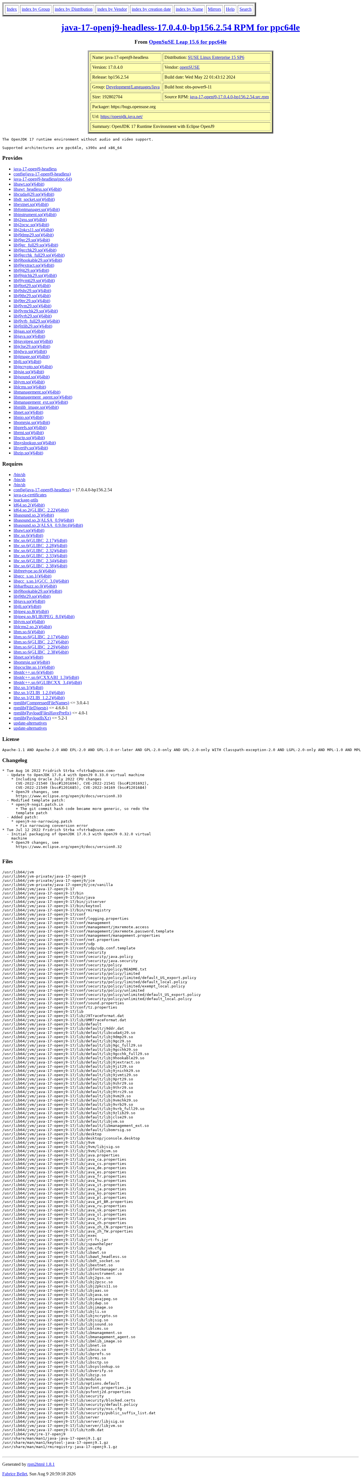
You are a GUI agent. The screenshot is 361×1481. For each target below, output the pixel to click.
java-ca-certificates (30, 494)
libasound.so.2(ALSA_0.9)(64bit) (44, 520)
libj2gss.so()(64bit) (30, 219)
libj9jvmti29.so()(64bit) (34, 280)
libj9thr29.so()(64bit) (32, 295)
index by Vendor (112, 9)
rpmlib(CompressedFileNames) (41, 702)
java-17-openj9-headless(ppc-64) (43, 179)
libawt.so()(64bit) (29, 184)
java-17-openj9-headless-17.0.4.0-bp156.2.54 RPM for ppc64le (180, 27)
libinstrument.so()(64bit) (35, 214)
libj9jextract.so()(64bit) (34, 265)
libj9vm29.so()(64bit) (32, 305)
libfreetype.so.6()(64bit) (35, 571)
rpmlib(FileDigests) (31, 707)
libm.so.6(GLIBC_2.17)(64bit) (41, 636)
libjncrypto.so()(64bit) (33, 366)
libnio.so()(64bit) (28, 417)
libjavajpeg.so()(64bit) (33, 341)
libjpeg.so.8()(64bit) (31, 611)
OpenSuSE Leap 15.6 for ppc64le (187, 42)
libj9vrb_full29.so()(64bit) (37, 321)
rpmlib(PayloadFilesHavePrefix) (42, 712)
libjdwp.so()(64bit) (30, 351)
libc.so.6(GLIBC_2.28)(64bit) (40, 545)
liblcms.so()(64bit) (30, 387)
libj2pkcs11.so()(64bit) (34, 229)
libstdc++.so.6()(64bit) (33, 672)
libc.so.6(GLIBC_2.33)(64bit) (40, 555)
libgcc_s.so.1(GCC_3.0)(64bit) (41, 581)
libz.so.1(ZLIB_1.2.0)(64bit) (39, 692)
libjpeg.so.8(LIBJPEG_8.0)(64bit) (44, 616)
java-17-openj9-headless (35, 168)
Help (230, 9)
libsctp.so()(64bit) (29, 437)
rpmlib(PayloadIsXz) (32, 718)
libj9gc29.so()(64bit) (32, 239)
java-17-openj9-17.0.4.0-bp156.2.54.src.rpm (229, 96)
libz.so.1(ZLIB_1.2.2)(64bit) (39, 697)
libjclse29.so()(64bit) (32, 346)
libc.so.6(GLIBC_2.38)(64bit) (40, 565)
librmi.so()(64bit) (29, 432)
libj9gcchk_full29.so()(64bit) (39, 255)
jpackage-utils (26, 500)
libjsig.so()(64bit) (29, 371)
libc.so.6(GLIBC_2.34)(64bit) (40, 560)
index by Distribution (74, 9)
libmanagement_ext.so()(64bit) (41, 402)
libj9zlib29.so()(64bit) (33, 326)
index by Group (36, 9)
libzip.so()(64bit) (28, 452)
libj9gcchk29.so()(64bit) (35, 250)
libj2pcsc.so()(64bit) (31, 224)
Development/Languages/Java (133, 87)
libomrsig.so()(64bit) (32, 422)
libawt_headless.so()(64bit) (37, 189)
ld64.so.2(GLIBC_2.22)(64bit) (41, 510)
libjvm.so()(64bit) (29, 381)
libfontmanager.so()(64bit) (37, 209)
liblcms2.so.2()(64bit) (33, 626)
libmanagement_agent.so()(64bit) (43, 397)
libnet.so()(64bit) (28, 412)
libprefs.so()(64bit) (30, 427)
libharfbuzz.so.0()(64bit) (35, 586)
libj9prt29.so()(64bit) (32, 285)
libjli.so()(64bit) (27, 361)
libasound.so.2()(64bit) (34, 515)
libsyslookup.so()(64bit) (35, 442)
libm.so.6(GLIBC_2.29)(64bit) (41, 647)
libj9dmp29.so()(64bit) (34, 234)
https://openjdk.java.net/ (121, 116)
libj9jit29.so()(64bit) (31, 270)
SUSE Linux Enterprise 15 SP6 (216, 57)
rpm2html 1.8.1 (41, 1464)
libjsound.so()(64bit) (32, 376)
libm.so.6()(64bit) (29, 631)
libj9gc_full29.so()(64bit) (36, 245)
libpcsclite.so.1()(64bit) (34, 667)
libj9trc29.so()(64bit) (32, 300)
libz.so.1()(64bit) (28, 687)
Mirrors (214, 9)
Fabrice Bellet (14, 1473)
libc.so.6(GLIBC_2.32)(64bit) (40, 550)
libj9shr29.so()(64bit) (32, 290)
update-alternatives (30, 723)
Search (245, 9)
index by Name (189, 9)
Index (12, 9)
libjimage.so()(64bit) (32, 356)
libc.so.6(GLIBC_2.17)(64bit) (40, 540)
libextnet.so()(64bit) (31, 204)
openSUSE (190, 67)
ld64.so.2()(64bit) (29, 505)
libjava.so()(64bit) (29, 336)
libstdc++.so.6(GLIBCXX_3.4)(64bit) (48, 682)
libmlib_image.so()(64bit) (36, 407)
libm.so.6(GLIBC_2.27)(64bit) (41, 642)
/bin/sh (19, 474)
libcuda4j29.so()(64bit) (34, 194)
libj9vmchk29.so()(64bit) (36, 310)
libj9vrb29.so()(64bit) (33, 316)
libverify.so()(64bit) (31, 447)
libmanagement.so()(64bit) (37, 392)
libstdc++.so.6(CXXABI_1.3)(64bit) (46, 677)
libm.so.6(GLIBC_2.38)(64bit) (41, 652)
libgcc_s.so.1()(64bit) (32, 576)
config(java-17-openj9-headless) (42, 174)
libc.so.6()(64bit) (28, 535)
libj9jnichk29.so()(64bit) (35, 275)
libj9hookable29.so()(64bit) (38, 260)
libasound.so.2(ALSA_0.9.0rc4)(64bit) (48, 525)
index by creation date (151, 9)
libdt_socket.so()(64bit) (34, 199)
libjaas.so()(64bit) (29, 331)
